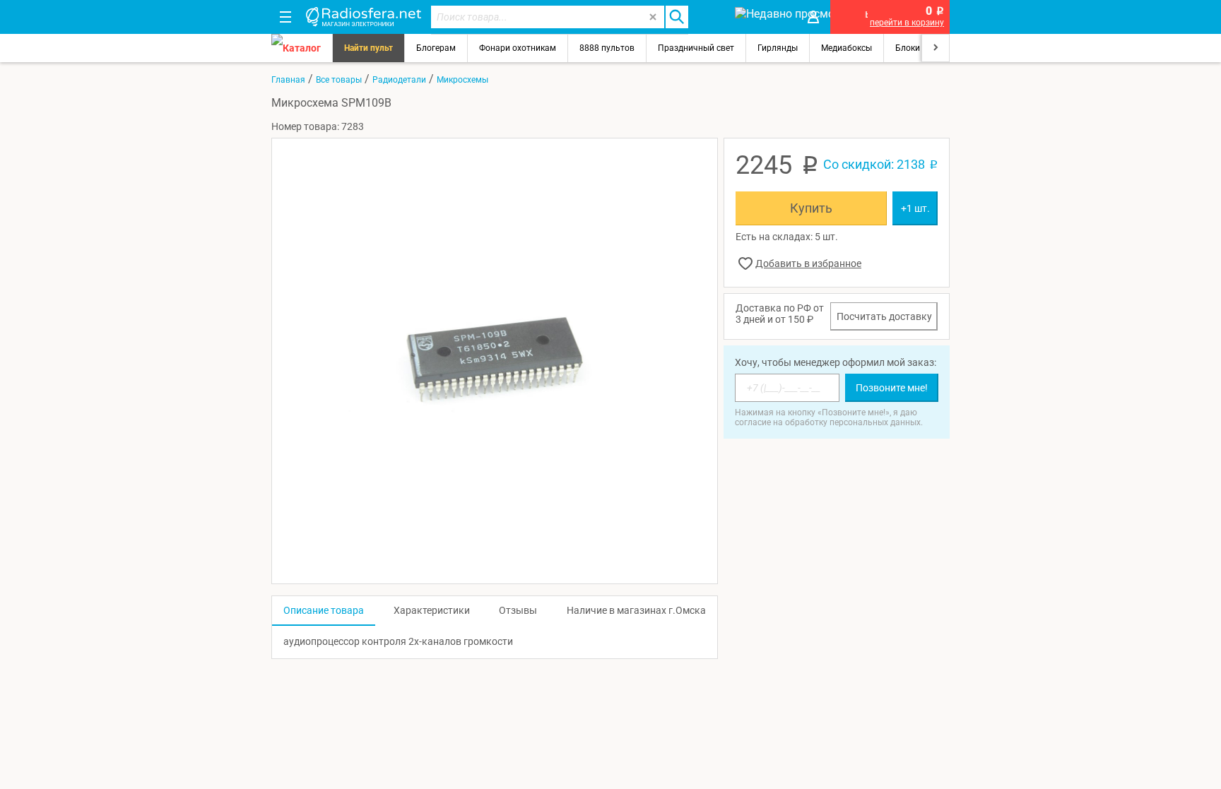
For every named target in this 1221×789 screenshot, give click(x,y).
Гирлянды (777, 48)
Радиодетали (399, 80)
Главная (288, 80)
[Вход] (813, 17)
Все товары (339, 80)
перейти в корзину (907, 23)
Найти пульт (368, 48)
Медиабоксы (846, 48)
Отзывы (518, 610)
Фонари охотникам (517, 48)
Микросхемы (462, 80)
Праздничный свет (696, 48)
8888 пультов (607, 48)
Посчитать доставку (884, 316)
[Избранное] (711, 17)
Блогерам (436, 48)
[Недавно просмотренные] (762, 17)
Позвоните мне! (892, 387)
